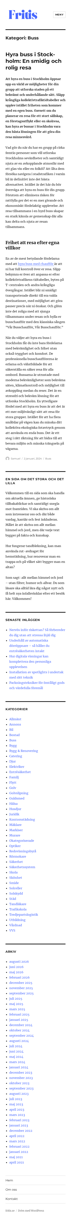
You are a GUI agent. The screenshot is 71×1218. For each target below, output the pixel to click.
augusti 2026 (19, 961)
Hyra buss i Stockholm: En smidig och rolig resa (33, 61)
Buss (48, 458)
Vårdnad (15, 925)
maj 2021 (16, 1157)
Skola (13, 872)
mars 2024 (17, 1062)
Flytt (12, 782)
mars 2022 (17, 1141)
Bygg (13, 745)
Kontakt (11, 1199)
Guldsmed (16, 798)
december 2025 (20, 983)
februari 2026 (19, 977)
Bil (11, 730)
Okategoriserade (21, 841)
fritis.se (10, 1210)
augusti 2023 (19, 1094)
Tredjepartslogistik (23, 914)
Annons (15, 724)
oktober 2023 (19, 1083)
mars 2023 (17, 1115)
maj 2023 (16, 1104)
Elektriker (16, 767)
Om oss (11, 1189)
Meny (59, 14)
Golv (12, 788)
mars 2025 (17, 1009)
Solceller (15, 888)
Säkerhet (16, 862)
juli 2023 (15, 1099)
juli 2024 (15, 1046)
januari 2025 (18, 1020)
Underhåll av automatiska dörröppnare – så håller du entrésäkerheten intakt (29, 646)
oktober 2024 (19, 1030)
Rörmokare (17, 856)
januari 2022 (18, 1152)
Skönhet (15, 877)
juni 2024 (16, 1051)
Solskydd (16, 893)
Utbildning (17, 920)
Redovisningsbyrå (22, 851)
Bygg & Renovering (23, 751)
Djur (12, 761)
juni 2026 (16, 967)
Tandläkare (17, 904)
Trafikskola (18, 909)
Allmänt (15, 719)
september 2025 (21, 993)
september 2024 (21, 1035)
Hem (9, 1180)
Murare (14, 835)
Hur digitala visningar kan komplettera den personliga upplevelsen (30, 661)
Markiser (16, 830)
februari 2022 (19, 1146)
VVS (12, 930)
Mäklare (15, 825)
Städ (12, 899)
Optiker (15, 846)
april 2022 (16, 1136)
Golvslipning (18, 793)
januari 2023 (18, 1125)
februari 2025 (19, 1014)
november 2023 (21, 1078)
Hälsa (13, 804)
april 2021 (16, 1162)
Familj (14, 777)
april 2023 (16, 1109)
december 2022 (20, 1131)
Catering (15, 756)
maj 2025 (16, 1004)
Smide (14, 883)
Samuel (15, 458)
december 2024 (20, 1025)
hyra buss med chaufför (36, 264)
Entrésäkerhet (20, 772)
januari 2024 (18, 1067)
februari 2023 (19, 1120)
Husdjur (15, 809)
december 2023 (20, 1072)
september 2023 (21, 1088)
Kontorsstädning (22, 819)
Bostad (14, 735)
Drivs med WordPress (31, 1210)
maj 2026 (16, 972)
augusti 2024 (19, 1041)
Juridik (14, 814)
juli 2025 (15, 998)
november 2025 (21, 988)
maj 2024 (16, 1057)
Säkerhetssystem (22, 867)
